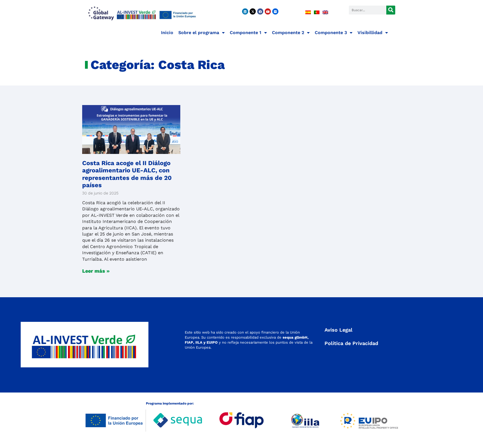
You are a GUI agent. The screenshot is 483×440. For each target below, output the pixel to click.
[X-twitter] (253, 11)
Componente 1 (245, 32)
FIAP (189, 342)
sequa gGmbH (295, 337)
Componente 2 (288, 32)
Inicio (167, 32)
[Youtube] (268, 11)
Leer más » (96, 271)
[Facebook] (260, 11)
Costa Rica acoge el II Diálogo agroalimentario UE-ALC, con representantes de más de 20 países (127, 174)
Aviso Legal (338, 330)
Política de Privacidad (351, 343)
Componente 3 (331, 32)
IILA (198, 342)
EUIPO (212, 342)
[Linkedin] (245, 11)
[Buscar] (390, 10)
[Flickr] (275, 11)
